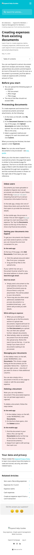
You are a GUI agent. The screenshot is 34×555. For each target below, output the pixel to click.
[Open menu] (30, 3)
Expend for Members (19, 23)
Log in (24, 540)
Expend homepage (14, 540)
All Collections (6, 23)
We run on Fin (18, 549)
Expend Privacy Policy (22, 459)
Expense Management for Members (13, 25)
